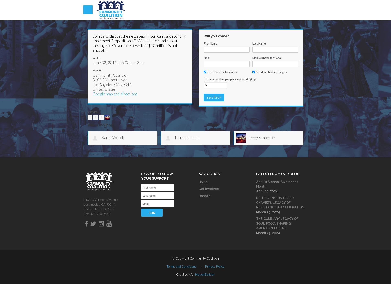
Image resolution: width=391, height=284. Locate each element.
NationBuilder (205, 274)
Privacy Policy (214, 266)
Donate (204, 196)
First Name (210, 43)
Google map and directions (115, 93)
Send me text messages (271, 72)
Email (207, 57)
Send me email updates (222, 72)
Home (203, 182)
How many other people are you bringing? (230, 79)
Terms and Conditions (181, 266)
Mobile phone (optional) (267, 57)
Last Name (259, 43)
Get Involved (209, 189)
